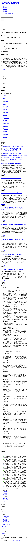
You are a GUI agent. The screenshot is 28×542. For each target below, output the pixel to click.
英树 (4, 98)
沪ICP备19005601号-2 (5, 524)
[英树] (4, 95)
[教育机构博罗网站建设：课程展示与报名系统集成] (12, 159)
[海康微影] (5, 129)
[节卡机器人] (6, 118)
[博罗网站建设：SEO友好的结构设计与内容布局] (12, 149)
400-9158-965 (6, 498)
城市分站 (5, 491)
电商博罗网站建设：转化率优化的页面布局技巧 (11, 163)
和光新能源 (5, 126)
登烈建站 (5, 519)
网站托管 (5, 517)
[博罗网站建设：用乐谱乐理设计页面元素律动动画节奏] (14, 153)
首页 (4, 6)
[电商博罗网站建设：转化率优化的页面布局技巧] (12, 146)
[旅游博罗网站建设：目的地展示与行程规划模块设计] (13, 157)
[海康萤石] (5, 101)
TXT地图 (5, 494)
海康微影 (5, 131)
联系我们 (5, 11)
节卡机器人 (5, 120)
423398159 (3, 533)
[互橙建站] (10, 3)
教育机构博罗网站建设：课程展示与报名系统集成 (12, 269)
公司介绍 (5, 10)
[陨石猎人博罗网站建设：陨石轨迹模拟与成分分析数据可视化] (14, 156)
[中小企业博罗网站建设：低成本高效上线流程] (11, 148)
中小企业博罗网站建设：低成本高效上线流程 (11, 178)
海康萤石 (5, 104)
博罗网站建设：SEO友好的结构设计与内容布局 (11, 193)
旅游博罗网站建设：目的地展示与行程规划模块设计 (12, 254)
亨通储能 (5, 109)
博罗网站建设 (6, 516)
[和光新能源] (6, 123)
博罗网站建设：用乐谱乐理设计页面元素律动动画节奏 (13, 224)
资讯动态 (5, 9)
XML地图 (5, 493)
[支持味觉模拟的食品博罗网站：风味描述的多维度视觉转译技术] (14, 152)
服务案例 (5, 7)
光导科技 (5, 137)
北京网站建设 (6, 522)
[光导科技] (5, 134)
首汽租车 (5, 520)
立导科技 (5, 115)
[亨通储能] (5, 107)
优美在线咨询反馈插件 (15, 540)
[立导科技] (5, 112)
